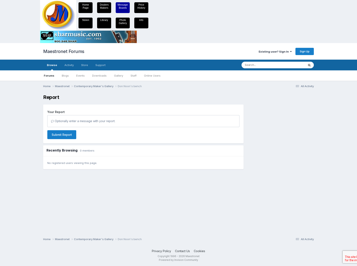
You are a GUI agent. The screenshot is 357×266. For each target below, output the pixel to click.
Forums (49, 75)
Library (104, 20)
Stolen (85, 20)
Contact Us (182, 251)
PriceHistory (141, 6)
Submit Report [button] (62, 134)
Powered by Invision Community (178, 259)
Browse (52, 65)
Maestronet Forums (63, 51)
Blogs (65, 75)
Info (141, 20)
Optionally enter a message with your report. (84, 121)
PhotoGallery (123, 22)
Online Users (152, 75)
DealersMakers (104, 6)
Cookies (199, 251)
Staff (134, 75)
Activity (69, 65)
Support (100, 65)
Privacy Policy (161, 251)
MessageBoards (123, 6)
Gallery (118, 75)
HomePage (85, 6)
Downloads (99, 75)
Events (80, 75)
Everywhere (292, 64)
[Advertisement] (264, 156)
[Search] (309, 65)
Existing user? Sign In (274, 51)
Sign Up (304, 51)
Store (84, 65)
